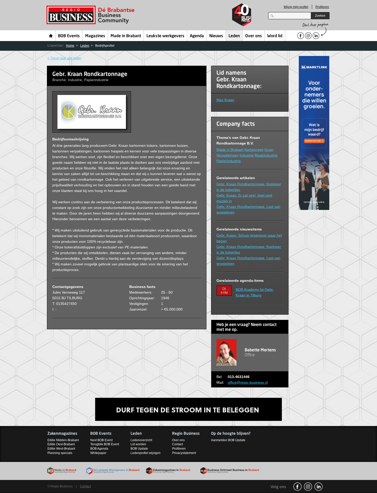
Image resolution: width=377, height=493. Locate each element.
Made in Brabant (126, 36)
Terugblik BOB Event (104, 444)
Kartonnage (253, 150)
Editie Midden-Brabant (63, 440)
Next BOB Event (101, 440)
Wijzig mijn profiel (296, 7)
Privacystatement (184, 453)
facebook (297, 486)
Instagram (308, 486)
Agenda (197, 36)
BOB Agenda (99, 448)
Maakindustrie (266, 155)
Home (50, 35)
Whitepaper (98, 453)
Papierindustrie (228, 161)
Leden (234, 36)
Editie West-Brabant (61, 448)
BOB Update (139, 448)
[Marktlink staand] (314, 132)
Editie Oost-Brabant (61, 444)
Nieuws (216, 36)
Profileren (322, 7)
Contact (177, 444)
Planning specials (59, 453)
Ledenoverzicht (141, 440)
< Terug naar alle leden (64, 58)
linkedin (318, 486)
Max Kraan (225, 100)
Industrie (247, 155)
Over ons (253, 36)
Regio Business (91, 15)
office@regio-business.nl (248, 382)
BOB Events (69, 36)
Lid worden (138, 444)
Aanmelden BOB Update (228, 440)
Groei (268, 150)
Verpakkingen (227, 155)
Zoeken (320, 15)
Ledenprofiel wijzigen (146, 453)
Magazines (95, 36)
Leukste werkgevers (165, 36)
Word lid (274, 36)
